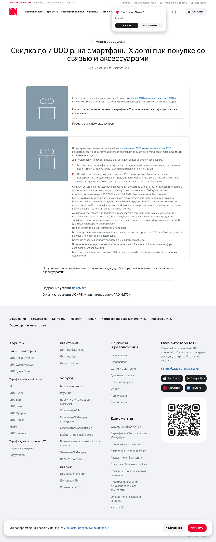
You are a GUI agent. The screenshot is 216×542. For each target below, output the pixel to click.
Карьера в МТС (161, 319)
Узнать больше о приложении (180, 369)
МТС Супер (16, 393)
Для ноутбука (68, 357)
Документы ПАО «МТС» (126, 427)
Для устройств (69, 343)
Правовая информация (125, 444)
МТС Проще (16, 420)
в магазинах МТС (134, 98)
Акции (92, 319)
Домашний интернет (73, 474)
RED (12, 386)
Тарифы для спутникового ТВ (27, 442)
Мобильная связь (71, 386)
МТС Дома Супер (20, 371)
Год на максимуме (21, 448)
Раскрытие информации (126, 458)
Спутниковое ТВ (70, 487)
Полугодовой (17, 455)
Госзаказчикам (55, 2)
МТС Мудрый (17, 413)
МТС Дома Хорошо (21, 365)
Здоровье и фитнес (123, 375)
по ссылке (79, 288)
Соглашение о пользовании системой (128, 473)
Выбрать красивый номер (76, 435)
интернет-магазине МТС (160, 98)
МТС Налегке (17, 433)
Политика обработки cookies (129, 464)
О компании (17, 319)
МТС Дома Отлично (21, 358)
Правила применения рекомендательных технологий (124, 486)
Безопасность (119, 362)
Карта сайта (118, 508)
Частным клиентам (20, 2)
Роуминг (65, 393)
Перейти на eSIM (71, 459)
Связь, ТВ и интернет (22, 351)
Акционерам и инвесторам (27, 326)
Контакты (58, 319)
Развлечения (119, 355)
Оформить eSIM (70, 411)
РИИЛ (13, 427)
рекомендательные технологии (87, 528)
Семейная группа (122, 382)
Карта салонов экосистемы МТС (124, 319)
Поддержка (39, 319)
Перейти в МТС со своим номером (76, 402)
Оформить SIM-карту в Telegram (73, 419)
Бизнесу (38, 2)
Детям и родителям (123, 369)
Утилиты (116, 389)
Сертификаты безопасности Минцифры (129, 435)
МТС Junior (16, 406)
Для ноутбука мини (72, 350)
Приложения (119, 396)
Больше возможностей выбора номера (80, 444)
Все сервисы (119, 402)
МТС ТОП (15, 400)
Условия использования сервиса (126, 499)
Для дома (66, 467)
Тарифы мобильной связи (25, 380)
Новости (76, 319)
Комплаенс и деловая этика (128, 451)
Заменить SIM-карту (73, 452)
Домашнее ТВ (69, 481)
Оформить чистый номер (76, 428)
